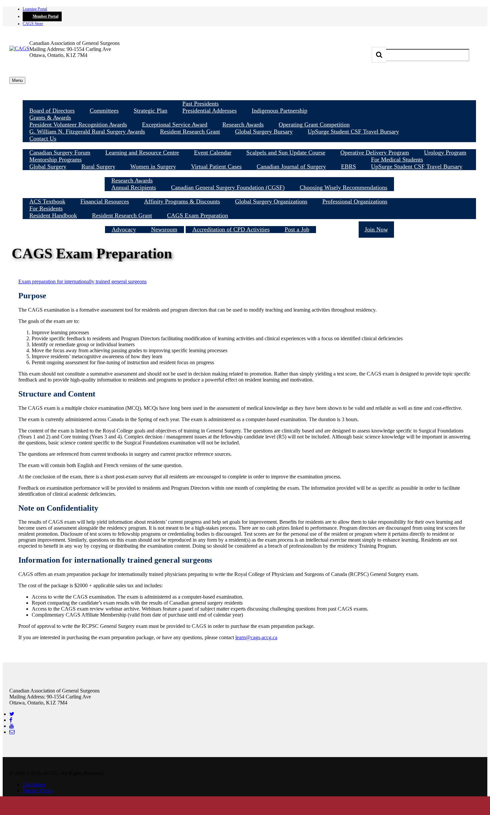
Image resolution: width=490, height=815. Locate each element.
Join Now (376, 229)
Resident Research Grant (190, 131)
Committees (104, 110)
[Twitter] (11, 714)
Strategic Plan (150, 110)
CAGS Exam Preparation (197, 215)
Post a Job (297, 229)
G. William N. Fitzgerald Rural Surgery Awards (87, 131)
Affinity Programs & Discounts (182, 201)
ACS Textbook (47, 201)
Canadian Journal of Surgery (291, 166)
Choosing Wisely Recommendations (343, 187)
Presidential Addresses (209, 110)
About (249, 96)
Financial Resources (104, 201)
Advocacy (124, 229)
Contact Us (42, 138)
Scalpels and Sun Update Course (285, 152)
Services (251, 222)
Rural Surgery (98, 166)
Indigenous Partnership (279, 110)
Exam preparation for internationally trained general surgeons (82, 281)
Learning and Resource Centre (142, 152)
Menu (17, 80)
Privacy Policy (38, 790)
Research (249, 173)
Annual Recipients (133, 187)
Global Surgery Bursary (264, 131)
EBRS (348, 166)
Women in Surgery (153, 166)
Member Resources (249, 194)
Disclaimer (34, 784)
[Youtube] (11, 726)
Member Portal (45, 16)
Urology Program (445, 152)
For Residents (46, 208)
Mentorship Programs (55, 159)
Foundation (337, 229)
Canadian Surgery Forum (59, 152)
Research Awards (243, 124)
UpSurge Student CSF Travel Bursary (353, 131)
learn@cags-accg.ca (256, 637)
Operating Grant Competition (314, 124)
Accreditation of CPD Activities (231, 229)
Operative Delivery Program (374, 152)
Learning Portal (35, 9)
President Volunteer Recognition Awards (78, 124)
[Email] (12, 732)
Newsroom (164, 229)
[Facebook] (10, 720)
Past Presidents (200, 103)
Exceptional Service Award (174, 124)
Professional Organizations (354, 201)
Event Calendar (212, 152)
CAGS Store (33, 23)
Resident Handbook (53, 215)
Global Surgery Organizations (271, 201)
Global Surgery (47, 166)
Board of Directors (52, 110)
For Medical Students (397, 159)
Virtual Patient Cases (216, 166)
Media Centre (144, 222)
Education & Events (249, 145)
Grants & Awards (50, 117)
